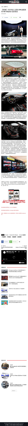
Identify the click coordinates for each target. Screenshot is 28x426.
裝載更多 (13, 390)
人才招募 (10, 424)
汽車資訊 (9, 236)
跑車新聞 (19, 236)
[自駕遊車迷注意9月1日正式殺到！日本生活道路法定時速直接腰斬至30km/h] (4, 302)
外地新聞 (11, 383)
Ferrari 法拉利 (22, 235)
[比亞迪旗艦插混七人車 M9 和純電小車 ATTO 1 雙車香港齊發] (4, 284)
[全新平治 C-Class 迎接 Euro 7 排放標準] (4, 290)
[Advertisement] (14, 343)
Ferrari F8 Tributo (14, 235)
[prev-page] (2, 307)
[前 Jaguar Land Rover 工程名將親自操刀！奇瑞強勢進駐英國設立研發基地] (4, 272)
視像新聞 (14, 236)
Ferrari (6, 235)
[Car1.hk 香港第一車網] (14, 2)
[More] (20, 17)
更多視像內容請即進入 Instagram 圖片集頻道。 (10, 210)
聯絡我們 (21, 424)
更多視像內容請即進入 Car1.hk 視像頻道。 (9, 207)
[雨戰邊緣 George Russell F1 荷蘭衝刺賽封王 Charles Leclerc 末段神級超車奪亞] (4, 278)
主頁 (2, 6)
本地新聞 (4, 236)
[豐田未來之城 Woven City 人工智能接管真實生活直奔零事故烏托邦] (5, 384)
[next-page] (4, 307)
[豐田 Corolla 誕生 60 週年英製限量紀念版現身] (5, 366)
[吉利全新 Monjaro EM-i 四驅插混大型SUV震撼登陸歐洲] (4, 296)
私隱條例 (14, 424)
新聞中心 (6, 6)
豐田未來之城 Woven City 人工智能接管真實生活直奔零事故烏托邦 (18, 385)
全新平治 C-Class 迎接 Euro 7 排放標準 (16, 288)
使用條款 (17, 424)
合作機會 (7, 424)
